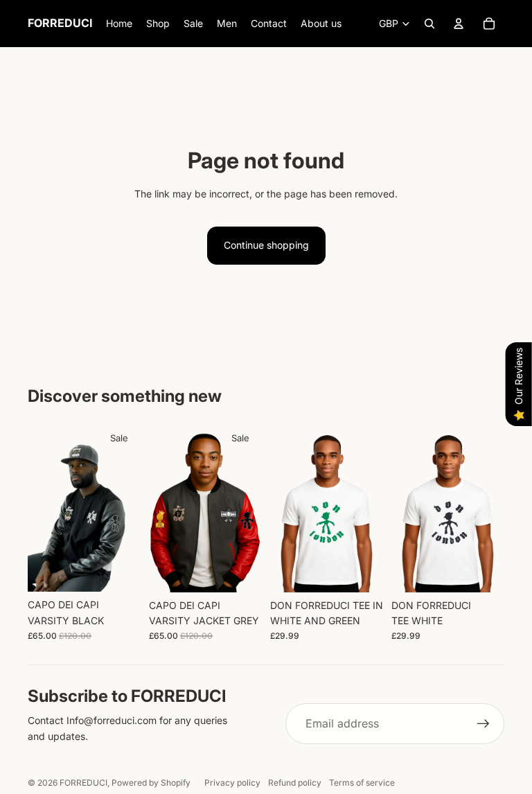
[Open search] (429, 23)
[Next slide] (130, 507)
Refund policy (294, 782)
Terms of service (362, 782)
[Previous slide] (38, 507)
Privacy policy (232, 782)
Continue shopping (266, 245)
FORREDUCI (83, 782)
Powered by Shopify (151, 782)
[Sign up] (483, 724)
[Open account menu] (458, 23)
